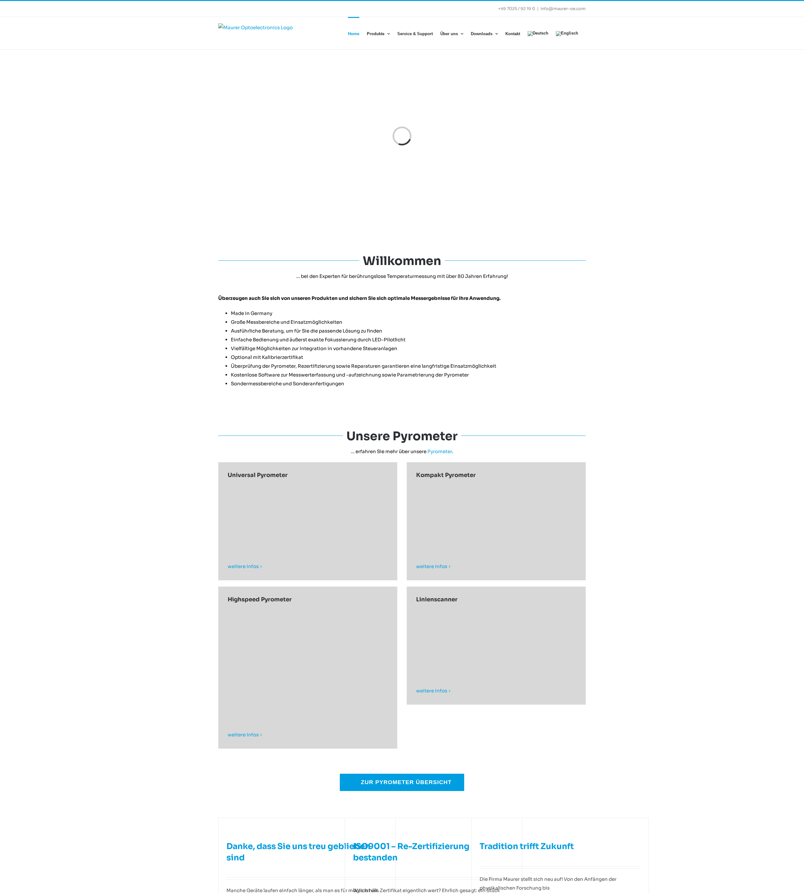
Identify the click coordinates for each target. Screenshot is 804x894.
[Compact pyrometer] (496, 515)
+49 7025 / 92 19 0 (516, 8)
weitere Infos (243, 566)
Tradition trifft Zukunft (527, 846)
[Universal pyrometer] (308, 515)
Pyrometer (439, 451)
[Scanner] (496, 639)
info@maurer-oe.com (563, 8)
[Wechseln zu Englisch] (567, 33)
